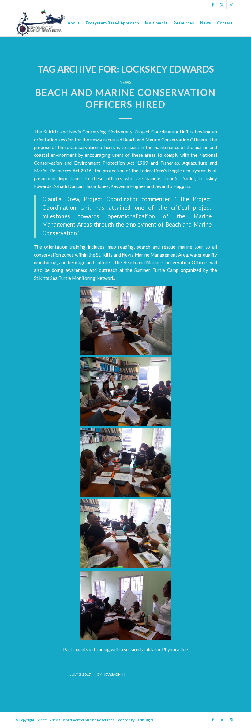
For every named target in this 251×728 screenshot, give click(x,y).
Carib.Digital (145, 720)
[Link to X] (221, 4)
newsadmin (114, 674)
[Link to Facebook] (212, 4)
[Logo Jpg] (40, 22)
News (125, 82)
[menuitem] (74, 22)
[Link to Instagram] (231, 4)
